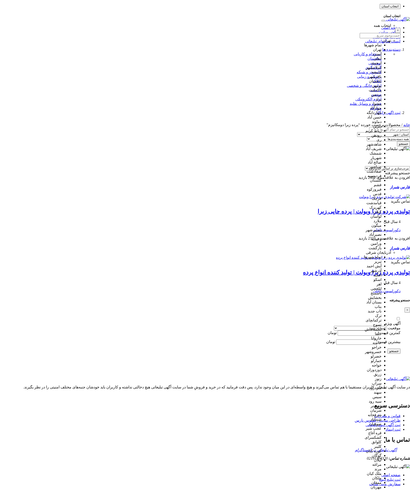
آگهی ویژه (393, 323)
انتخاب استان (390, 6)
